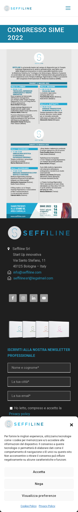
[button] (71, 425)
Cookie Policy (29, 506)
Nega (39, 484)
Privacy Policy (47, 506)
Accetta (39, 472)
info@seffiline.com (27, 272)
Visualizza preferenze (39, 496)
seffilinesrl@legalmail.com (33, 278)
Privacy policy (19, 414)
